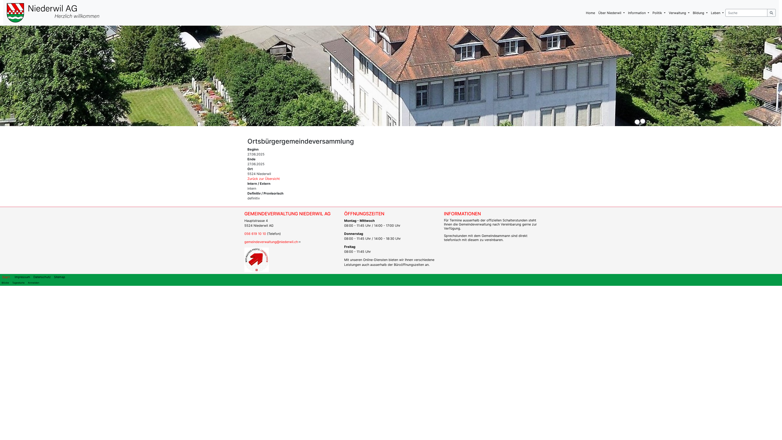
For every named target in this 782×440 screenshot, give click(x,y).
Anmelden (33, 282)
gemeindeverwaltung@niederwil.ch (271, 242)
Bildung (699, 13)
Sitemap (59, 277)
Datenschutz (42, 277)
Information (637, 13)
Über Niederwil (610, 13)
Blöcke (5, 282)
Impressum (22, 277)
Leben (716, 13)
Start (6, 277)
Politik (657, 13)
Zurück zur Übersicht (263, 179)
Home (590, 13)
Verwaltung (678, 13)
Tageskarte (18, 282)
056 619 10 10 (255, 234)
